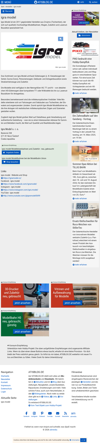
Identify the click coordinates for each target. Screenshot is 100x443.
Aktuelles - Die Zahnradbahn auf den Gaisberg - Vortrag (84, 100)
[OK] (83, 440)
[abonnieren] (84, 35)
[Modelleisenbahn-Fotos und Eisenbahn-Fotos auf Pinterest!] (42, 415)
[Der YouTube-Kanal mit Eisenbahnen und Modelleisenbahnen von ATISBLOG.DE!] (50, 415)
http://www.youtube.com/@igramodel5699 (21, 196)
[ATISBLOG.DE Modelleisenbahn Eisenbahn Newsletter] (66, 415)
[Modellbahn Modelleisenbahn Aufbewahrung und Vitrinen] (75, 295)
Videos (46, 396)
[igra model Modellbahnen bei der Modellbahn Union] (11, 162)
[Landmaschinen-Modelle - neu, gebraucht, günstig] (85, 19)
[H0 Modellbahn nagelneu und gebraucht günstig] (25, 324)
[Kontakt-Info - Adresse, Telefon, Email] (14, 382)
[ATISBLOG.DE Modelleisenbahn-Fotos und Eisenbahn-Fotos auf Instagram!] (34, 415)
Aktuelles (40, 382)
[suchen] (93, 2)
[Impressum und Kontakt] (14, 385)
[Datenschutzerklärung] (14, 388)
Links (54, 396)
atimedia (53, 430)
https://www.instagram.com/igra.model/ (20, 190)
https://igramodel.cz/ (12, 178)
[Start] (2, 7)
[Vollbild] (34, 46)
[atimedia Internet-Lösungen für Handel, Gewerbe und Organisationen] (73, 415)
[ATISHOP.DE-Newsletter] (14, 379)
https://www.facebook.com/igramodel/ (20, 184)
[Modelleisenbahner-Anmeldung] (14, 391)
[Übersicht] (7, 11)
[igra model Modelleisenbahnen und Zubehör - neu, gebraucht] (11, 152)
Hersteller (87, 382)
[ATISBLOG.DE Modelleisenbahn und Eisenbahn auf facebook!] (26, 415)
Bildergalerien (40, 394)
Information (75, 440)
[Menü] (6, 2)
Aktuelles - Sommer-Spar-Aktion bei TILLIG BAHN (85, 148)
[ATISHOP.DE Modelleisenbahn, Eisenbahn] (14, 376)
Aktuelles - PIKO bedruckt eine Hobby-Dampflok (84, 43)
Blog (55, 382)
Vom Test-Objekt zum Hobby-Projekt (46, 405)
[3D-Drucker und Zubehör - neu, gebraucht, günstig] (25, 295)
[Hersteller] (8, 7)
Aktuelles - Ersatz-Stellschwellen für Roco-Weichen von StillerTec (85, 206)
